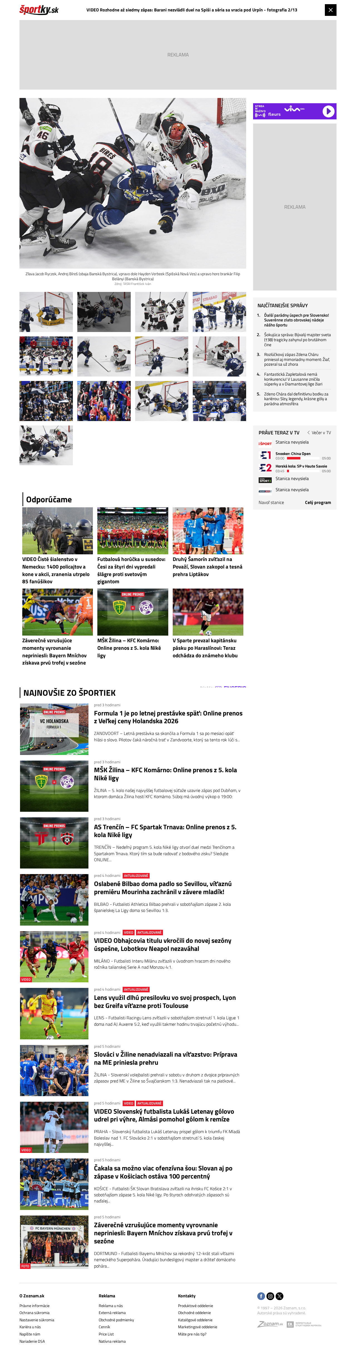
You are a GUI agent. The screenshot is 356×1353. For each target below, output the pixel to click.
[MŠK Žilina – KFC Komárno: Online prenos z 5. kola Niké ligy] (54, 786)
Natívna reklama (112, 1341)
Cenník (104, 1327)
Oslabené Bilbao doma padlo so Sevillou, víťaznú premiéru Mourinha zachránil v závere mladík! (163, 888)
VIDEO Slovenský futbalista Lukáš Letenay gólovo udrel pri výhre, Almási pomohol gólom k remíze (164, 1115)
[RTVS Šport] (265, 443)
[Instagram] (270, 1297)
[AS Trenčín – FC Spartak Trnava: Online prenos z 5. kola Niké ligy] (54, 843)
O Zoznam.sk (31, 1295)
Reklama (107, 1295)
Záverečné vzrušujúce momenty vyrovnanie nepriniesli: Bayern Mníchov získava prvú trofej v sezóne (163, 1233)
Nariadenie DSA (32, 1341)
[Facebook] (261, 1297)
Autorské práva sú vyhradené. (281, 1313)
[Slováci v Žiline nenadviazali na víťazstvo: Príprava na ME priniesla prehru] (54, 1070)
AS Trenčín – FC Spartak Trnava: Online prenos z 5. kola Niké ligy (165, 831)
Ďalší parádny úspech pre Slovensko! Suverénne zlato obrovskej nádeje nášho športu (296, 320)
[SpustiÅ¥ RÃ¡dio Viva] (294, 108)
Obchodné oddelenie (194, 1312)
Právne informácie (34, 1305)
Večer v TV (321, 432)
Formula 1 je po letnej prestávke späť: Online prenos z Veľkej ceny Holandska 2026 (168, 717)
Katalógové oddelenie (195, 1320)
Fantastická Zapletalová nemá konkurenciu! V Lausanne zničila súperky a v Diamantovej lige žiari (293, 379)
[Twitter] (279, 1297)
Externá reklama (112, 1312)
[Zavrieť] (331, 10)
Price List (106, 1334)
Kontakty (187, 1295)
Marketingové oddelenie (197, 1327)
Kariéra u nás (30, 1327)
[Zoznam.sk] (272, 1326)
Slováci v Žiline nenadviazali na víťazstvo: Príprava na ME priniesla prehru (165, 1058)
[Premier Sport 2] (265, 491)
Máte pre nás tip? (192, 1334)
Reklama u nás (111, 1305)
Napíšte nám (29, 1334)
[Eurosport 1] (265, 455)
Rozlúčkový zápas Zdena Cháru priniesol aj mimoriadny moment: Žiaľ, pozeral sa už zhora (297, 359)
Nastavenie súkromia (36, 1320)
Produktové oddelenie (195, 1305)
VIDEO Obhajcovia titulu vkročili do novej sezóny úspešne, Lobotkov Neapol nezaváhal (162, 944)
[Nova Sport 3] (265, 480)
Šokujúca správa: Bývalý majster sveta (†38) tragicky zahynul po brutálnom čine (297, 339)
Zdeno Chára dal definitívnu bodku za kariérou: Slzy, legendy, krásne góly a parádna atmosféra (296, 399)
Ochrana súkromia (34, 1312)
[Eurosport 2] (265, 467)
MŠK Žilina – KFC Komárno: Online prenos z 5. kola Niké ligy (165, 774)
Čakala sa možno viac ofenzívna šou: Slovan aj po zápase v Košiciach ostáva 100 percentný (163, 1172)
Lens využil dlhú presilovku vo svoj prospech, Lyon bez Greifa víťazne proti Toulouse (165, 1001)
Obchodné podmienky (116, 1320)
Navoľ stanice (271, 502)
